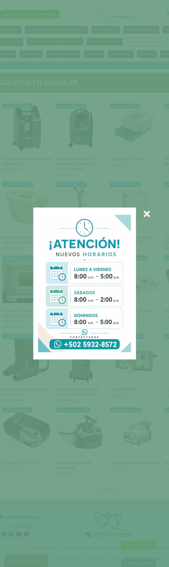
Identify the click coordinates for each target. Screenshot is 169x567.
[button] (146, 214)
